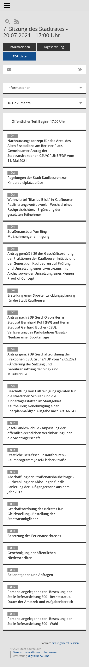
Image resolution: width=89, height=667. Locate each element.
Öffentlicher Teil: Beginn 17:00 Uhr (38, 121)
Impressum (51, 652)
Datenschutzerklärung (26, 652)
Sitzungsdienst (65, 643)
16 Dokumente (19, 103)
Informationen (20, 47)
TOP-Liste (19, 56)
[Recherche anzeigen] (7, 21)
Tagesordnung (54, 47)
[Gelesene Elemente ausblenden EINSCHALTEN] (80, 69)
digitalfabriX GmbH (40, 656)
